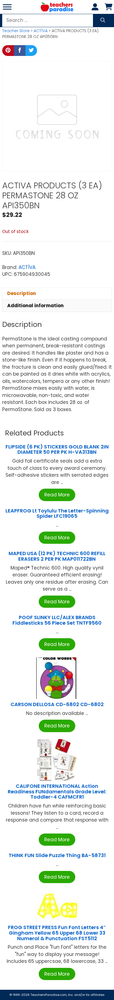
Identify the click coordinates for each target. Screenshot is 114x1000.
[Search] (103, 20)
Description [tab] (21, 293)
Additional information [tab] (35, 305)
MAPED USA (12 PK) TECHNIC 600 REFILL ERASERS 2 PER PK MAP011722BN (57, 556)
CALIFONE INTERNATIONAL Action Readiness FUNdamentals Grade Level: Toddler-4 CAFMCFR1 (57, 792)
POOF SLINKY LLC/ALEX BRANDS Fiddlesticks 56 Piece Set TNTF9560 (57, 620)
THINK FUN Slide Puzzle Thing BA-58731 (57, 855)
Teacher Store (16, 31)
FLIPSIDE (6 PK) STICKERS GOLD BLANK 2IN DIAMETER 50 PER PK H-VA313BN (57, 449)
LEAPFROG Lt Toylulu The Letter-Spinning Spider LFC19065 (57, 513)
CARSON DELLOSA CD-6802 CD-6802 (57, 704)
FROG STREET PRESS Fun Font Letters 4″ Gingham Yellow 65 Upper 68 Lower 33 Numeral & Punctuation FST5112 (57, 933)
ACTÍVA (41, 31)
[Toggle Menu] (7, 6)
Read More (57, 494)
